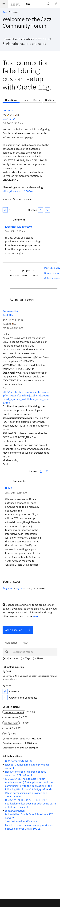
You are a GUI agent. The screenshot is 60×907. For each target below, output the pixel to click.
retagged (7, 118)
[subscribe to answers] (5, 691)
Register (7, 588)
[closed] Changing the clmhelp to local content (27, 766)
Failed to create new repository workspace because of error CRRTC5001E (29, 826)
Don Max (8, 110)
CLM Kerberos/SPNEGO (18, 760)
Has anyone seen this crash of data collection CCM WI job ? (25, 773)
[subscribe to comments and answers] (5, 697)
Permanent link (10, 311)
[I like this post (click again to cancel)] (40, 209)
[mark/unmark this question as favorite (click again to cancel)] (5, 209)
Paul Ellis (8, 315)
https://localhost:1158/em (18, 191)
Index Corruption (15, 810)
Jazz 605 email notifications (21, 821)
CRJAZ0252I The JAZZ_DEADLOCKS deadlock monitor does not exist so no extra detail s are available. (30, 803)
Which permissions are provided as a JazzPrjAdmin (26, 794)
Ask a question (13, 629)
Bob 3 (8, 488)
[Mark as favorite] (5, 209)
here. (35, 616)
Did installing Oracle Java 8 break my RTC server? (29, 816)
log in (19, 588)
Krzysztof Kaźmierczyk (18, 226)
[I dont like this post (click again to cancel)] (47, 209)
